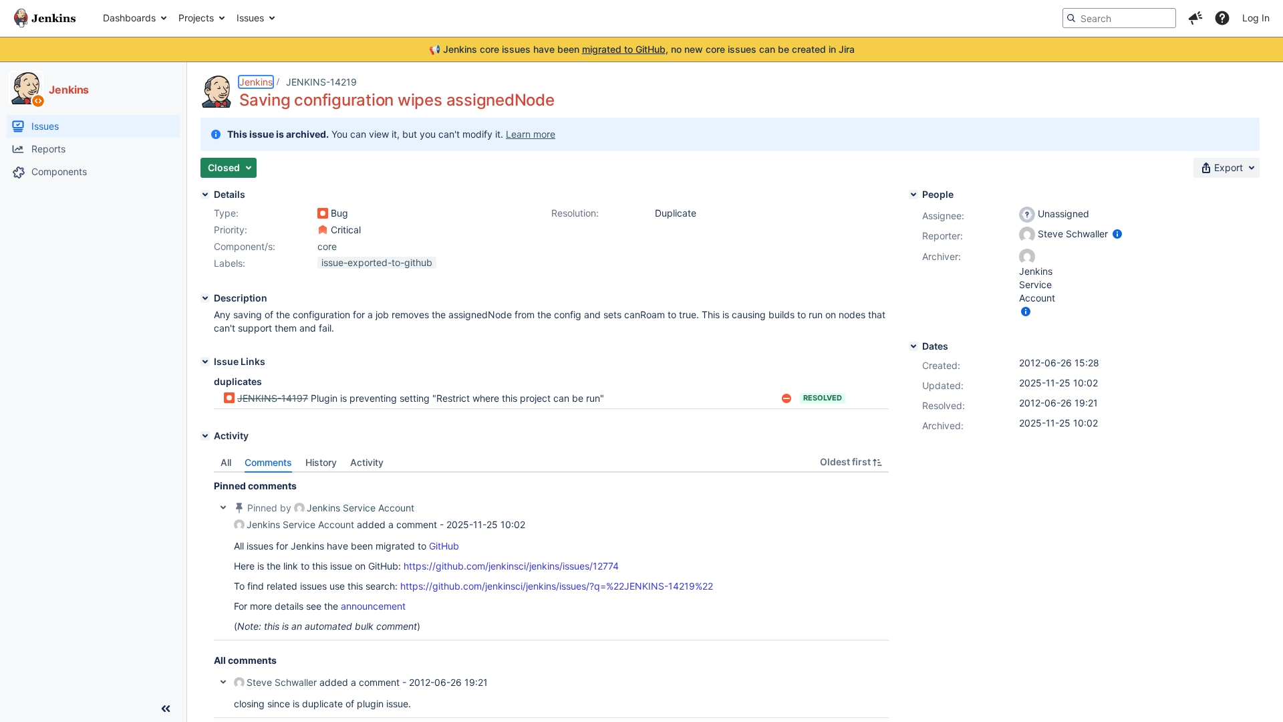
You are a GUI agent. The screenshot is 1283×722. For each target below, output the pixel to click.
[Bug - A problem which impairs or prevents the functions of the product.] (322, 213)
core (327, 246)
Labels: (229, 263)
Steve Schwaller (282, 682)
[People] (913, 194)
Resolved (822, 397)
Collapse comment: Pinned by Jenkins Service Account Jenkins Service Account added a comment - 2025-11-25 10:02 (223, 507)
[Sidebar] (166, 709)
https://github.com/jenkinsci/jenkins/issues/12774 (511, 566)
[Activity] (205, 436)
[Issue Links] (205, 361)
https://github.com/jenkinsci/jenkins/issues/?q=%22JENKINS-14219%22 (556, 586)
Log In (1256, 17)
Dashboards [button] (129, 17)
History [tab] (321, 462)
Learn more (530, 134)
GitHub (444, 546)
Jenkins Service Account (360, 507)
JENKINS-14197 (272, 398)
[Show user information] (1117, 233)
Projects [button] (196, 17)
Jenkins (256, 82)
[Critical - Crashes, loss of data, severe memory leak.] (322, 230)
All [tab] (226, 462)
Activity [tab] (367, 462)
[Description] (205, 298)
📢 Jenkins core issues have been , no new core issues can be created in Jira (642, 49)
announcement (373, 606)
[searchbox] (1119, 18)
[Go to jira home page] (45, 18)
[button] (1195, 18)
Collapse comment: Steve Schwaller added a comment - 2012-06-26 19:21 (223, 682)
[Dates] (913, 346)
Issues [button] (250, 17)
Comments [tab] (268, 462)
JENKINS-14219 (321, 82)
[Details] (205, 194)
